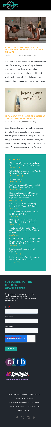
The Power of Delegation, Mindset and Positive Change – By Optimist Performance (24, 230)
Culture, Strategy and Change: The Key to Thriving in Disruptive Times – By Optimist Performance (25, 240)
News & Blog (31, 55)
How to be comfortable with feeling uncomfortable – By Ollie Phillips (24, 50)
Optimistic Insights (17, 407)
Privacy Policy (24, 411)
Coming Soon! (15, 179)
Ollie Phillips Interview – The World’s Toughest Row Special (25, 172)
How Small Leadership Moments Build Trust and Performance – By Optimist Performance (23, 195)
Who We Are (35, 395)
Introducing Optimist (17, 395)
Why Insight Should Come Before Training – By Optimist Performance (24, 164)
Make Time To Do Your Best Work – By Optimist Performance (24, 258)
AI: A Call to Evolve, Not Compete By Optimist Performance (24, 213)
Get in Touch (33, 407)
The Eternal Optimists (24, 399)
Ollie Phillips (11, 55)
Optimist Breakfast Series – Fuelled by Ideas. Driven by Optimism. (24, 186)
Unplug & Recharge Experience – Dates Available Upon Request (23, 221)
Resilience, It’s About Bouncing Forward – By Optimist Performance (25, 204)
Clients (35, 403)
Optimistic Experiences (19, 403)
